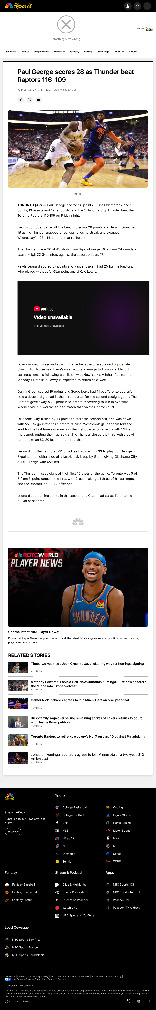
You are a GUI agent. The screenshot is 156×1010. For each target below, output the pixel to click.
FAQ (52, 976)
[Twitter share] (29, 100)
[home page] (18, 6)
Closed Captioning (38, 976)
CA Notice (40, 979)
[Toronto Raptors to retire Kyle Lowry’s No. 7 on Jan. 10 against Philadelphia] (18, 740)
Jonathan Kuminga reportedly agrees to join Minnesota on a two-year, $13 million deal (87, 756)
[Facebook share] (20, 100)
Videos (133, 51)
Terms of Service (57, 979)
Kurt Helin (26, 90)
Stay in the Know (15, 812)
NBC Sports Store (66, 976)
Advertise (10, 976)
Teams (58, 51)
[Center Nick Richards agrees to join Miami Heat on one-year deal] (18, 703)
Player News (41, 51)
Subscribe (13, 831)
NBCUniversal (26, 985)
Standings (103, 51)
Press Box (83, 976)
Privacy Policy (113, 976)
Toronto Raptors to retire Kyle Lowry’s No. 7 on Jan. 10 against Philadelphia (88, 736)
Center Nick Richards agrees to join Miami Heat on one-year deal (80, 700)
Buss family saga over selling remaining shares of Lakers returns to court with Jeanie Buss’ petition (86, 720)
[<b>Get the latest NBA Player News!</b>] (78, 587)
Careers (21, 976)
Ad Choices (97, 976)
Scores (25, 51)
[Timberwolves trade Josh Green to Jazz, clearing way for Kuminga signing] (18, 667)
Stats (117, 51)
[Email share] (38, 100)
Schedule (11, 51)
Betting (88, 51)
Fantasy (74, 51)
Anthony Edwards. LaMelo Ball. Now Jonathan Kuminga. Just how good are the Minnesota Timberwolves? (88, 684)
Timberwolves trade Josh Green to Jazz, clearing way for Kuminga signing (87, 664)
